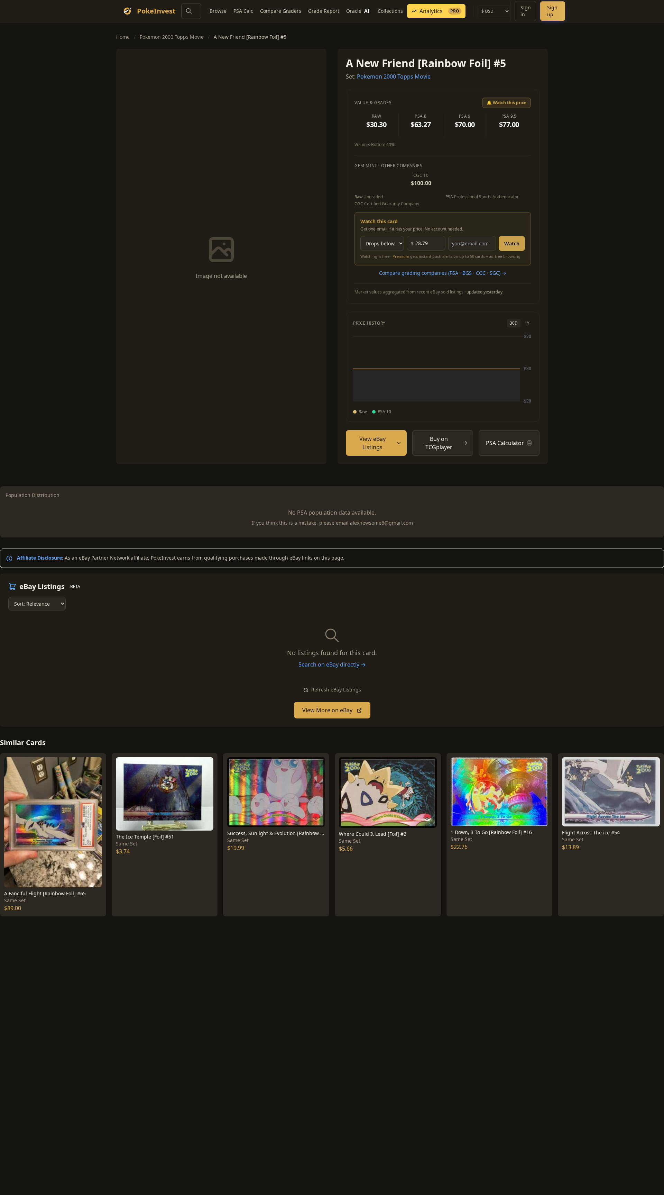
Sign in (525, 11)
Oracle (357, 11)
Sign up (552, 11)
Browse (218, 11)
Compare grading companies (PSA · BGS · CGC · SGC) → (442, 273)
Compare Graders (280, 11)
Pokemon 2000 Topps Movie (172, 37)
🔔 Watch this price (506, 103)
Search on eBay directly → (332, 664)
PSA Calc (243, 11)
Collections (390, 11)
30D (514, 323)
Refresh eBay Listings (335, 689)
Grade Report (323, 11)
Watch (511, 243)
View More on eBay (328, 710)
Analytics (439, 11)
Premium (401, 256)
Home (123, 37)
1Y (527, 323)
